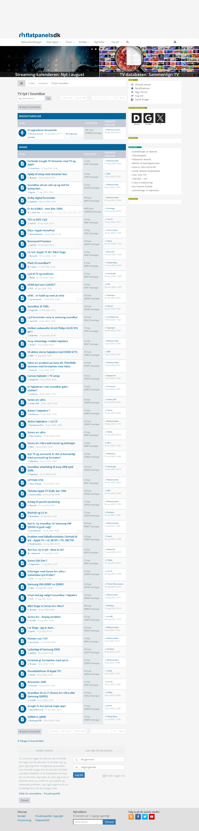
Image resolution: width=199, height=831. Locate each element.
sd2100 (33, 245)
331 (60, 212)
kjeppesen (34, 379)
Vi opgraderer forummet (42, 130)
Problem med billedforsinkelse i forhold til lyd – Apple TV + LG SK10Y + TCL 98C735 (52, 538)
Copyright (58, 816)
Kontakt (22, 816)
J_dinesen (34, 394)
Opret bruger (141, 99)
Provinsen (111, 386)
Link (31, 578)
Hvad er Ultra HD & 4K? (144, 167)
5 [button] (106, 98)
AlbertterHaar (36, 436)
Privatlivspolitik (52, 793)
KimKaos (110, 512)
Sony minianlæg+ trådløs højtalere (48, 341)
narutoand (34, 642)
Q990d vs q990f (37, 717)
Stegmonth (34, 564)
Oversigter (52, 42)
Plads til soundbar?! (39, 263)
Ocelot (109, 410)
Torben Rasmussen (115, 584)
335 (79, 212)
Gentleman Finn (36, 425)
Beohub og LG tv (37, 512)
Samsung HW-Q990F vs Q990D (46, 584)
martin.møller (36, 494)
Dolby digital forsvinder (41, 198)
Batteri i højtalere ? (39, 410)
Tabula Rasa (112, 262)
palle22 (33, 653)
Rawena (33, 177)
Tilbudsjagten (139, 155)
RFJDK (32, 277)
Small (109, 536)
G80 (108, 173)
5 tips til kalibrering (142, 182)
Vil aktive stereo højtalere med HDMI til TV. (53, 352)
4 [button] (102, 98)
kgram (32, 192)
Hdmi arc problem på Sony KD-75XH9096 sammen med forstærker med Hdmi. (52, 364)
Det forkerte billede (142, 186)
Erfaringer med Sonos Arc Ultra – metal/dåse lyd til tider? (47, 573)
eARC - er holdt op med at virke (46, 295)
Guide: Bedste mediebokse (146, 170)
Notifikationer (142, 88)
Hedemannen (36, 544)
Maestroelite (112, 594)
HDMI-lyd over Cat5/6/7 (41, 284)
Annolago (111, 208)
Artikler (83, 42)
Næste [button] (122, 98)
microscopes (112, 230)
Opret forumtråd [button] (30, 107)
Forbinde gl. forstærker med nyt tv (48, 660)
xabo (32, 588)
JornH (32, 631)
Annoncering (24, 820)
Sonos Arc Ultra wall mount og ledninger (51, 443)
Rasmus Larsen (36, 133)
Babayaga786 (36, 720)
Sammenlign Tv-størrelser (145, 190)
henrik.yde (111, 273)
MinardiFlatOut (36, 234)
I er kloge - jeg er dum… (41, 627)
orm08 (32, 620)
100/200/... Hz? (139, 178)
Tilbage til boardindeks (31, 740)
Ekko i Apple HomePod (41, 230)
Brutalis (33, 664)
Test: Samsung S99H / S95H (165, 74)
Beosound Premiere (39, 241)
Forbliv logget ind (115, 775)
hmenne (33, 370)
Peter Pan (36, 212)
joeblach (33, 201)
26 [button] (115, 98)
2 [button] (93, 98)
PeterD (110, 306)
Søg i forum (141, 92)
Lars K (109, 571)
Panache (33, 685)
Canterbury (34, 168)
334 (74, 212)
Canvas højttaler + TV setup (44, 376)
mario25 (33, 321)
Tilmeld (24, 800)
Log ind (79, 774)
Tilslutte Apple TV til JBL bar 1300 (47, 491)
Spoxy (109, 241)
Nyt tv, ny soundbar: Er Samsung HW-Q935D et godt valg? (50, 525)
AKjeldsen (34, 461)
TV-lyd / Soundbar (31, 93)
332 (65, 212)
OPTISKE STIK (35, 480)
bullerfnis (34, 335)
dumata (33, 609)
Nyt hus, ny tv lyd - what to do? (46, 549)
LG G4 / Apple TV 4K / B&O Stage (47, 252)
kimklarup (34, 414)
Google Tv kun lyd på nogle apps (47, 706)
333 (69, 212)
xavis (34, 266)
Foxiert (33, 344)
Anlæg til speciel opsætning (44, 502)
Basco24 (33, 256)
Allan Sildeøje (35, 483)
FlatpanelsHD (42, 820)
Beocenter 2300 (37, 682)
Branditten (34, 516)
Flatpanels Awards (141, 159)
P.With (109, 432)
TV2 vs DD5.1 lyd (37, 219)
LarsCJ (109, 681)
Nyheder (99, 42)
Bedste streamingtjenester (146, 163)
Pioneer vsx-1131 (38, 638)
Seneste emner (142, 84)
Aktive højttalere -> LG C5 (42, 421)
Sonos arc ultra (36, 399)
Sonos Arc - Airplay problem (44, 617)
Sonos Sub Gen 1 (37, 560)
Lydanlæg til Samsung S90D (44, 649)
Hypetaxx (34, 474)
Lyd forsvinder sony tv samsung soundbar (53, 317)
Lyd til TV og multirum (40, 274)
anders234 (34, 403)
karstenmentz (36, 299)
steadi (32, 674)
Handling (54, 731)
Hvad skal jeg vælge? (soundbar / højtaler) (52, 595)
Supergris (111, 295)
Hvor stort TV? (139, 174)
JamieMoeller (35, 530)
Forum (115, 42)
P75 (31, 288)
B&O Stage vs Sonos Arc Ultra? (46, 606)
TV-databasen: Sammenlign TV (66, 61)
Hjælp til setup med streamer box (47, 174)
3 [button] (97, 98)
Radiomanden (113, 160)
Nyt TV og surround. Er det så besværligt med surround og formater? (51, 455)
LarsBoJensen (113, 317)
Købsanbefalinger (31, 42)
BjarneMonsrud (36, 709)
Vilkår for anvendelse (30, 793)
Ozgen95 (33, 310)
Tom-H (33, 223)
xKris (32, 447)
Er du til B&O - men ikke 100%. (45, 208)
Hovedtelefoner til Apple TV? (44, 671)
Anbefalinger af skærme (144, 151)
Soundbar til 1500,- (39, 306)
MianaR (33, 505)
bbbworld (36, 553)
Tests (69, 42)
